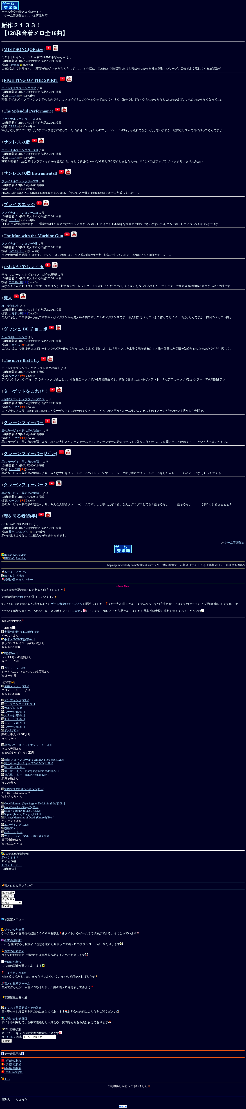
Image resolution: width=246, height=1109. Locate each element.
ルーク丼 (14, 375)
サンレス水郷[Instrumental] (30, 173)
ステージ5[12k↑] (14, 726)
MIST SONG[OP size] (24, 49)
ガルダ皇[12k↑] (13, 707)
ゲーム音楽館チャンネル (66, 603)
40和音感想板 (12, 1064)
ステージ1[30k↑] (14, 711)
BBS (7, 558)
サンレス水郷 (17, 142)
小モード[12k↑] (13, 832)
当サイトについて (15, 572)
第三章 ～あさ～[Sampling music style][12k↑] (31, 770)
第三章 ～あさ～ (14, 767)
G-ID (10, 1036)
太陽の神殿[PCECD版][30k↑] (22, 631)
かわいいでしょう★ (24, 266)
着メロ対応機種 (14, 575)
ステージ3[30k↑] (14, 719)
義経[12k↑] (10, 828)
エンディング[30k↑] (16, 700)
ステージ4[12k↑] (14, 722)
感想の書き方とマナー (18, 579)
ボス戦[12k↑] (12, 730)
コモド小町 (16, 282)
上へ (7, 1079)
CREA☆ (14, 95)
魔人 (8, 297)
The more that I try (21, 360)
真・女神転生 (10, 305)
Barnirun (14, 64)
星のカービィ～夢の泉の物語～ (21, 430)
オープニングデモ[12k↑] (19, 704)
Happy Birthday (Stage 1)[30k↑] (22, 810)
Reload (8, 554)
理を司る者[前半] (20, 516)
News (16, 554)
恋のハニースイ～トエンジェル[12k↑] (28, 745)
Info (12, 558)
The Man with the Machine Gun (33, 235)
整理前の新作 (12, 961)
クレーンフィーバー (24, 422)
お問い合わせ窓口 (15, 1018)
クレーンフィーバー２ (26, 484)
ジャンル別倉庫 (14, 929)
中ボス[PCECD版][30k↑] (19, 639)
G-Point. (75, 610)
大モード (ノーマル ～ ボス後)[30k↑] (27, 835)
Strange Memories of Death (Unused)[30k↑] (29, 817)
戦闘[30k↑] (10, 653)
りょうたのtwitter (15, 972)
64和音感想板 (12, 1068)
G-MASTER (16, 251)
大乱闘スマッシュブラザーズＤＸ (23, 399)
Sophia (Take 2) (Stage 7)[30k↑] (22, 814)
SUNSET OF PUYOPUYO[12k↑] (24, 789)
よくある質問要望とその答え (23, 1007)
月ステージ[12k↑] (15, 667)
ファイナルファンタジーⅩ (18, 118)
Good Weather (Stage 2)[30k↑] (21, 807)
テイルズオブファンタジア (18, 88)
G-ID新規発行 (13, 940)
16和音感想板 (12, 1060)
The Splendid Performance (28, 111)
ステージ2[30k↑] (14, 715)
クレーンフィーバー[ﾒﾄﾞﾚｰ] (30, 453)
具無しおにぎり (19, 531)
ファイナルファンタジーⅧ (19, 243)
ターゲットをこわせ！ (26, 391)
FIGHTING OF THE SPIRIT (31, 80)
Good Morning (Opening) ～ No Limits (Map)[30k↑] (34, 803)
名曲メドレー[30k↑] (16, 686)
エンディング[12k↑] (16, 824)
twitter (19, 596)
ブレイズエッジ (19, 204)
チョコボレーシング (14, 337)
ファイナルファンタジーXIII (19, 150)
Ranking (21, 558)
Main (23, 554)
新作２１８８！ (11, 865)
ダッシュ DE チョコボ (26, 329)
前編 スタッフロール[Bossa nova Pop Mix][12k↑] (34, 759)
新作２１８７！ (11, 857)
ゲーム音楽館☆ (234, 542)
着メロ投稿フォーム (17, 983)
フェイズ (15, 344)
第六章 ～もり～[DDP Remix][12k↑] (26, 774)
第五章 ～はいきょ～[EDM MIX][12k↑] (28, 763)
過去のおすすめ (14, 951)
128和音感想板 (13, 1072)
